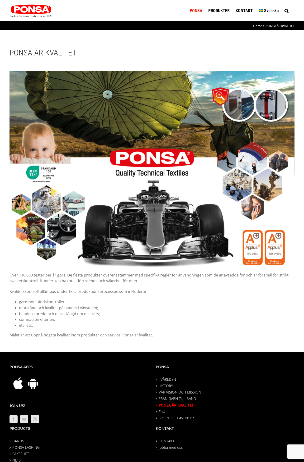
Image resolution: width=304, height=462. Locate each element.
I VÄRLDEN (167, 379)
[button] (287, 10)
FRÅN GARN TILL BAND (177, 398)
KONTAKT (166, 441)
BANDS (18, 441)
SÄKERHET (20, 453)
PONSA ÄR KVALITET (176, 405)
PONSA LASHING (26, 447)
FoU (162, 411)
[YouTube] (24, 419)
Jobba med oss (171, 447)
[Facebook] (14, 419)
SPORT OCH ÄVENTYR (176, 418)
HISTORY (166, 385)
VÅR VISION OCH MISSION (180, 392)
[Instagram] (35, 419)
